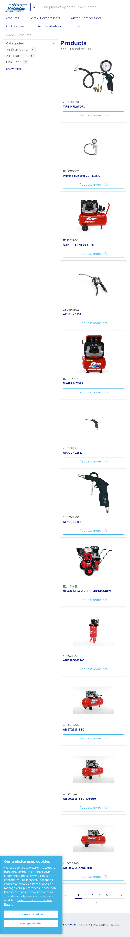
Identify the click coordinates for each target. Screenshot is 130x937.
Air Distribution (49, 26)
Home (9, 35)
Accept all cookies (31, 914)
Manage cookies (64, 924)
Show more (14, 68)
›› (97, 902)
